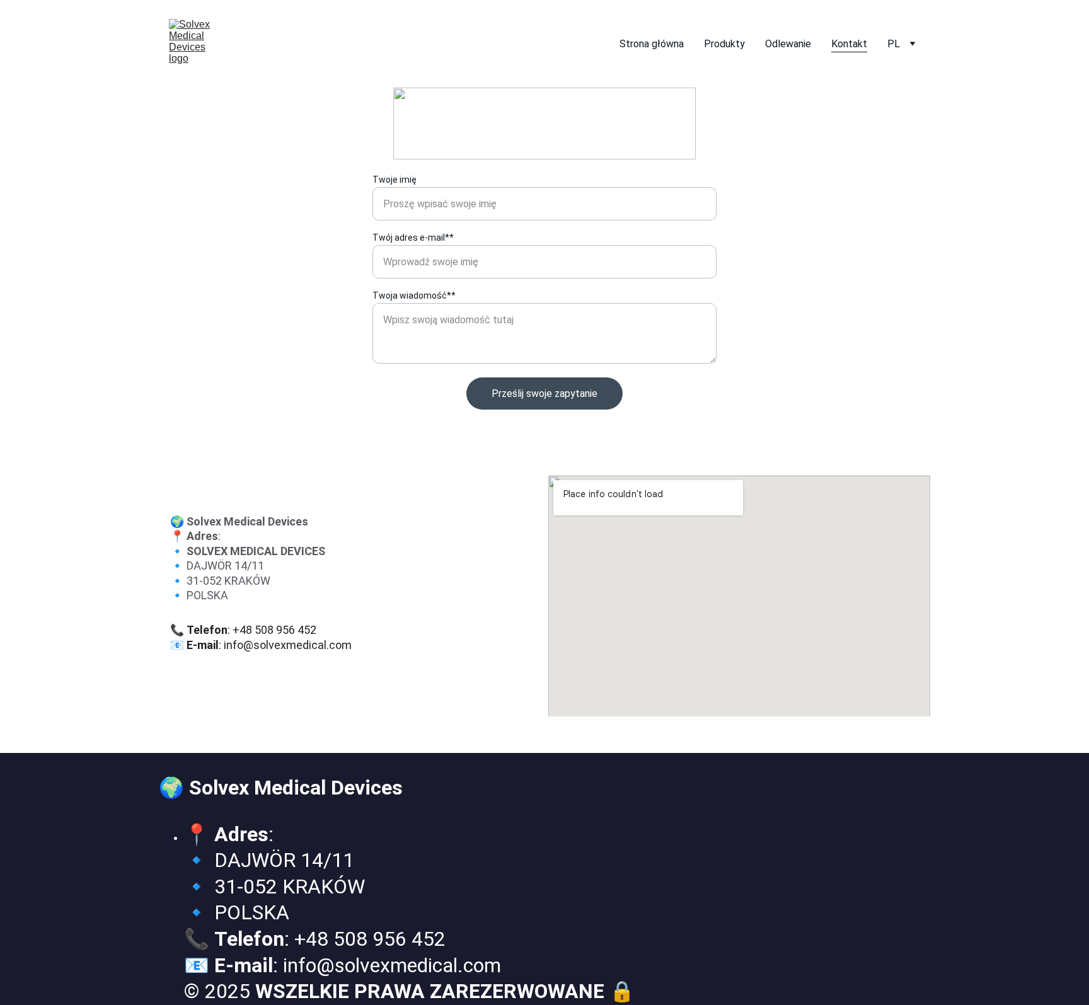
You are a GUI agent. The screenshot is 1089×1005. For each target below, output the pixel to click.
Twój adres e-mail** (413, 238)
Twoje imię (394, 180)
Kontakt (849, 44)
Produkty (724, 44)
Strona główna (651, 44)
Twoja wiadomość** (414, 295)
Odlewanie (788, 44)
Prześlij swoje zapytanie (544, 393)
